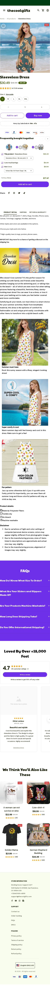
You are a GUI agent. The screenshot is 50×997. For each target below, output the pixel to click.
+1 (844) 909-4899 (18, 893)
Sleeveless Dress (18, 748)
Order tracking (16, 916)
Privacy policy (16, 936)
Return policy (16, 949)
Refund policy (16, 953)
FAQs (13, 920)
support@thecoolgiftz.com (21, 896)
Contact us (15, 911)
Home (2, 18)
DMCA (13, 925)
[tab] (19, 69)
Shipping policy (16, 944)
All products (11, 18)
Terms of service (17, 940)
